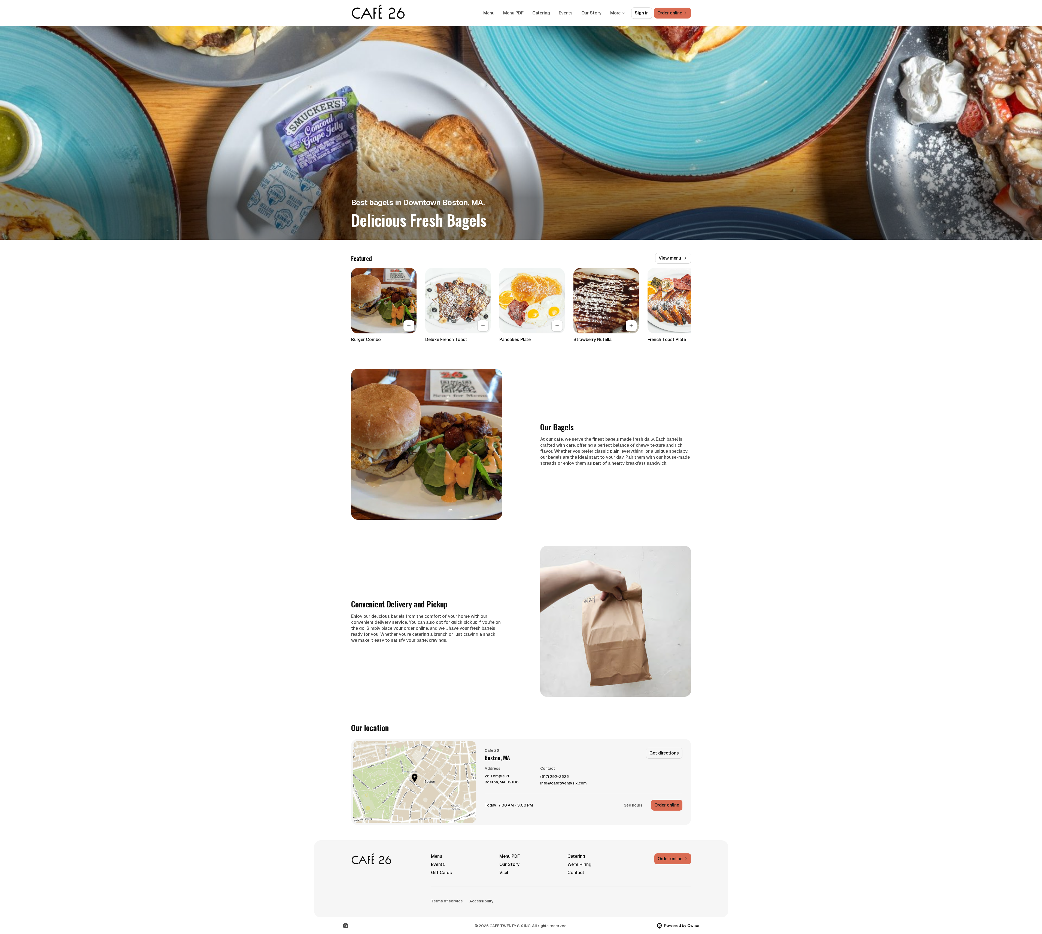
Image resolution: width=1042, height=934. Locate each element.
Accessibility (481, 901)
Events (566, 13)
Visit (504, 872)
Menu (488, 13)
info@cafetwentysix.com (563, 783)
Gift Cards (441, 872)
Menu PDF (513, 13)
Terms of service (447, 901)
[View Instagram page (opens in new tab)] (345, 926)
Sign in (642, 13)
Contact (575, 872)
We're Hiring (579, 864)
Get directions (664, 753)
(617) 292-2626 (554, 776)
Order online (666, 805)
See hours (633, 805)
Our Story (591, 13)
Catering (541, 13)
